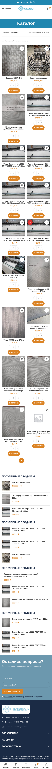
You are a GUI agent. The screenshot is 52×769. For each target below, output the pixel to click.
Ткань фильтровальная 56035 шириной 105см (13, 440)
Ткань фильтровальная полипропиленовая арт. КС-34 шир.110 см (13, 390)
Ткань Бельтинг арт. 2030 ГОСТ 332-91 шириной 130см (13, 202)
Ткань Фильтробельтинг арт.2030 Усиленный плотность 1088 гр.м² (38, 328)
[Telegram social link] (30, 2)
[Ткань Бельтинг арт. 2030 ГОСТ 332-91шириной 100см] (6, 512)
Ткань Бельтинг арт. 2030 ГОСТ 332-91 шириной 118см (13, 165)
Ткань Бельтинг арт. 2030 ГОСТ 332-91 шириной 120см (38, 165)
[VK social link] (27, 2)
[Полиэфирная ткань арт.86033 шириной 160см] (6, 499)
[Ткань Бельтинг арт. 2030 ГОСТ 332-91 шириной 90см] (6, 531)
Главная (5, 32)
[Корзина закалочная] (6, 485)
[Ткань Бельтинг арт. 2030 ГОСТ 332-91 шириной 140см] (6, 544)
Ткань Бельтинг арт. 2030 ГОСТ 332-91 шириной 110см (38, 114)
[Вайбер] (34, 2)
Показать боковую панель (16, 41)
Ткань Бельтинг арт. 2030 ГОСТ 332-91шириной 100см (38, 239)
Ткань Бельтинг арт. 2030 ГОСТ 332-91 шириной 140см (38, 202)
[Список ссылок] (26, 722)
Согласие (8, 697)
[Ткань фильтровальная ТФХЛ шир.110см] (6, 602)
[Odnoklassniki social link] (21, 2)
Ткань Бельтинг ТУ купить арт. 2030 (13, 277)
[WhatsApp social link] (23, 2)
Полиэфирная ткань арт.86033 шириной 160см (13, 128)
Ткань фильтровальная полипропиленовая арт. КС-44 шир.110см (38, 390)
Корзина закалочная (38, 78)
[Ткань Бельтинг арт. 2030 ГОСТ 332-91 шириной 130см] (6, 648)
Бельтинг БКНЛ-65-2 (14, 78)
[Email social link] (18, 2)
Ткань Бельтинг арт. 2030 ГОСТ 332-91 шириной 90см (14, 239)
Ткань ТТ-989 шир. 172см (14, 340)
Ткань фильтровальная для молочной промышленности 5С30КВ (38, 433)
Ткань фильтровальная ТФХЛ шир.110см (30, 599)
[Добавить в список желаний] (22, 48)
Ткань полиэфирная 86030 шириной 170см (38, 290)
